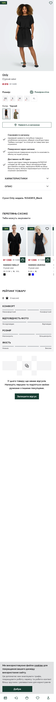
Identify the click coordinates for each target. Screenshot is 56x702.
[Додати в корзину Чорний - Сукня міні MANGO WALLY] (22, 260)
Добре (17, 689)
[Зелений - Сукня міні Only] (16, 114)
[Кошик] (27, 698)
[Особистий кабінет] (48, 698)
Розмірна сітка (42, 92)
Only (5, 75)
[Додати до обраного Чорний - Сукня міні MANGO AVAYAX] (47, 229)
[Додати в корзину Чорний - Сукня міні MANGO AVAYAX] (47, 260)
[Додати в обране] (51, 3)
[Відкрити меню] (16, 698)
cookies (38, 665)
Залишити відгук (27, 396)
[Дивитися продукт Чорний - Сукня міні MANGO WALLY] (14, 240)
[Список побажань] (38, 698)
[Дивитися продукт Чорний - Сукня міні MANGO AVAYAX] (39, 240)
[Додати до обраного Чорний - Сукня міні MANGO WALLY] (22, 229)
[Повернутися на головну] (5, 698)
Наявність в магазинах (29, 125)
